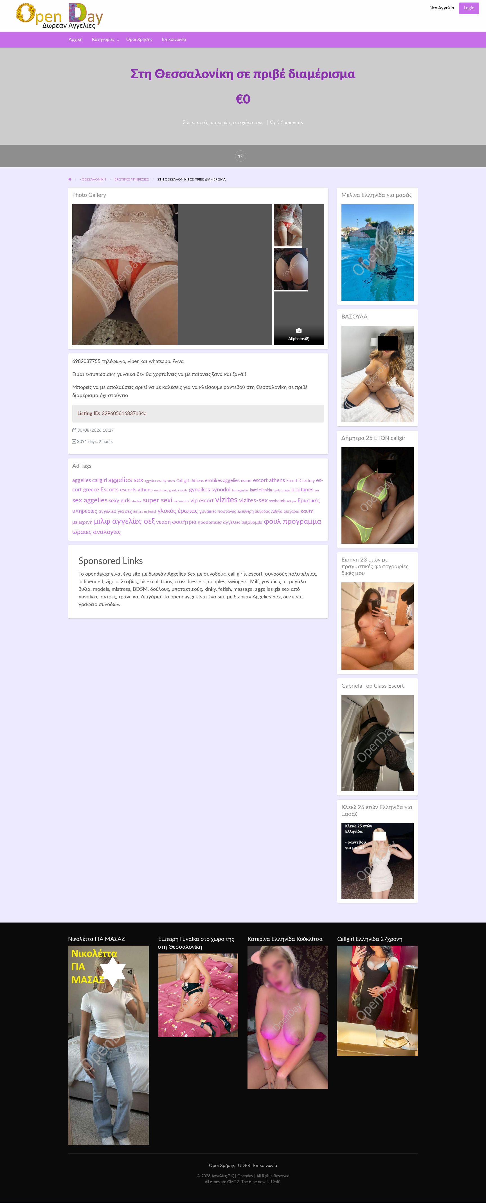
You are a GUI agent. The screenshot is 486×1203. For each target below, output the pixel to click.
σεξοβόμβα (252, 522)
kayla (276, 490)
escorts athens (136, 489)
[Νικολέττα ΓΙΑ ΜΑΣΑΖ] (108, 1045)
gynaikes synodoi (210, 490)
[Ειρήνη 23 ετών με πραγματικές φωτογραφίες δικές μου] (377, 626)
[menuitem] (442, 8)
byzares (169, 481)
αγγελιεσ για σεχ (115, 511)
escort (246, 481)
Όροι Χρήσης (139, 39)
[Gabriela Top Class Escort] (377, 743)
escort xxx (161, 490)
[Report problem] (240, 156)
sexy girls (119, 501)
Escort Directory (300, 481)
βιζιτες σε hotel (144, 511)
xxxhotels (277, 501)
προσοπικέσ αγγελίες (219, 522)
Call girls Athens (190, 481)
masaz (286, 490)
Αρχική (75, 39)
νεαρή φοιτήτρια (176, 522)
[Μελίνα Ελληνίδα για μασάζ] (377, 252)
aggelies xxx (153, 481)
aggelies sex (125, 480)
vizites (226, 500)
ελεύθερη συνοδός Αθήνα (259, 512)
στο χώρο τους (248, 122)
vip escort (202, 501)
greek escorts (178, 490)
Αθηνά (291, 501)
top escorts (181, 501)
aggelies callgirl (89, 480)
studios (136, 501)
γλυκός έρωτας (177, 511)
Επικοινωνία (174, 39)
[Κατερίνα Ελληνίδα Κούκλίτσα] (288, 1017)
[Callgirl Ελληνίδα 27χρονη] (377, 1000)
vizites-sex (253, 500)
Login (469, 8)
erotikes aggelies (222, 480)
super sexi (157, 500)
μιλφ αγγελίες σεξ (124, 521)
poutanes (302, 490)
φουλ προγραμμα (292, 521)
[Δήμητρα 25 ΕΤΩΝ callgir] (377, 495)
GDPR (244, 1165)
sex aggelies (89, 500)
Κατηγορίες (103, 39)
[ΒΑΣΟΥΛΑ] (377, 373)
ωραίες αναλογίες (96, 532)
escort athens (269, 480)
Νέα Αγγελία (441, 8)
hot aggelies (240, 490)
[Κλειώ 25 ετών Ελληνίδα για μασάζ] (377, 860)
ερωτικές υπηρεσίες (210, 122)
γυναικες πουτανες (217, 511)
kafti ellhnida (261, 490)
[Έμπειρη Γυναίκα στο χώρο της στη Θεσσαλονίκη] (198, 995)
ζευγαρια (291, 512)
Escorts (109, 490)
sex (317, 490)
